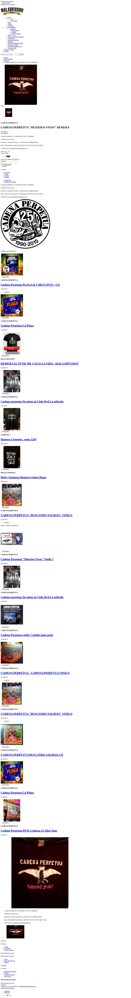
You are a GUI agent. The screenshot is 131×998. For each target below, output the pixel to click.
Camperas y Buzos (13, 45)
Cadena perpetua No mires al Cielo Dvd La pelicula (32, 401)
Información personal (10, 971)
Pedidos (6, 973)
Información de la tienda (7, 988)
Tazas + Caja (11, 35)
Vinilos (10, 24)
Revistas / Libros (9, 49)
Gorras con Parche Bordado (16, 37)
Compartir (7, 172)
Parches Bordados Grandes (15, 43)
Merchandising (10, 27)
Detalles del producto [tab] (10, 182)
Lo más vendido (8, 950)
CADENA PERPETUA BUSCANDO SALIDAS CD (32, 754)
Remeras (12, 29)
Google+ (6, 175)
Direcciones (7, 976)
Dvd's (9, 22)
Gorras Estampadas (13, 40)
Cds (10, 19)
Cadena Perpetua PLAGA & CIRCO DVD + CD (30, 284)
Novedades (7, 948)
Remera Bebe (15, 30)
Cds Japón (14, 21)
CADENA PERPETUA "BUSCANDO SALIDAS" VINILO (36, 515)
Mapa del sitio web (9, 961)
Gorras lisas (11, 38)
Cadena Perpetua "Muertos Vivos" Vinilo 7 (27, 559)
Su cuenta (3, 965)
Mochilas (10, 41)
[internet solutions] (7, 995)
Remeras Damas (16, 33)
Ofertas (6, 947)
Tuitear (6, 174)
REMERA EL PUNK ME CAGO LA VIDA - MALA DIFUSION (39, 363)
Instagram (7, 992)
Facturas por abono (9, 974)
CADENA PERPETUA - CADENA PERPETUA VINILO (35, 672)
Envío (6, 959)
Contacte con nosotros (7, 1)
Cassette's (10, 25)
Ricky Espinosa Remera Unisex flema (23, 477)
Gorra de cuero (12, 48)
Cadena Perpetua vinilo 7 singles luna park (27, 635)
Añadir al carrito (6, 164)
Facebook (7, 991)
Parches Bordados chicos (15, 46)
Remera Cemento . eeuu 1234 (18, 439)
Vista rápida (5, 276)
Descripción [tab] (7, 180)
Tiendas (6, 962)
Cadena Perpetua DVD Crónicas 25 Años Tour (29, 830)
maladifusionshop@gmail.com (27, 986)
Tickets (6, 51)
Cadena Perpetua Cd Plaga (17, 325)
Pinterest (6, 177)
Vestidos (13, 32)
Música (7, 17)
